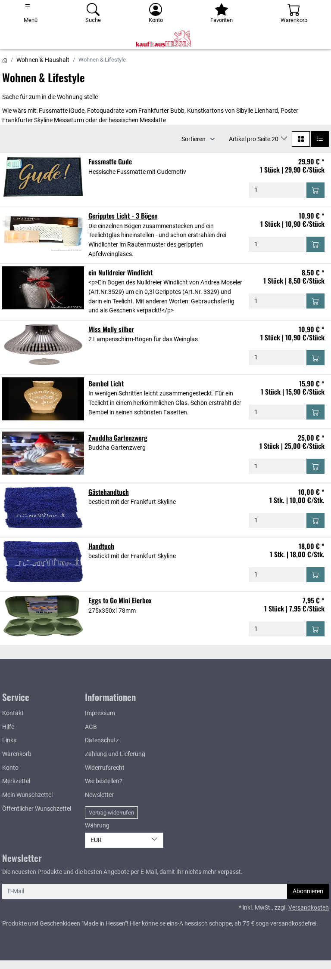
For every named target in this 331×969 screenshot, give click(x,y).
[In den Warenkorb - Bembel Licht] (315, 412)
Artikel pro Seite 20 (254, 139)
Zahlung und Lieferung (115, 754)
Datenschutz (102, 740)
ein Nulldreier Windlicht (120, 272)
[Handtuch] (43, 561)
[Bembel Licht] (43, 399)
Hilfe (8, 727)
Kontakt (13, 713)
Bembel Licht (106, 383)
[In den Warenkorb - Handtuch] (315, 575)
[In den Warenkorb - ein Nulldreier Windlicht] (315, 301)
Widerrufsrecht (105, 767)
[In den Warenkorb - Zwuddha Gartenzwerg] (315, 466)
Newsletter (99, 795)
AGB (91, 727)
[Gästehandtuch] (43, 507)
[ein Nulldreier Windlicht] (43, 288)
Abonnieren (308, 891)
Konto (10, 767)
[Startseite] (4, 59)
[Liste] (320, 139)
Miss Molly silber (111, 329)
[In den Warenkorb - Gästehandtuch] (315, 520)
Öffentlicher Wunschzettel (36, 808)
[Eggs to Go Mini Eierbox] (43, 615)
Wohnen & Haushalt (42, 59)
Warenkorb (16, 754)
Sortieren (193, 139)
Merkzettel (16, 781)
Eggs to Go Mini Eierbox (120, 600)
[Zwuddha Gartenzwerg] (43, 453)
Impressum (100, 713)
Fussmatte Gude (110, 161)
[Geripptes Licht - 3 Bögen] (43, 231)
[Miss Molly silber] (43, 344)
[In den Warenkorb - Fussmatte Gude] (315, 190)
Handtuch (101, 546)
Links (9, 740)
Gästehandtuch (108, 492)
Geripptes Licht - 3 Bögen (123, 215)
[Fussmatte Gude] (43, 177)
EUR (96, 840)
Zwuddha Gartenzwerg (117, 437)
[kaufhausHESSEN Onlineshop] (165, 38)
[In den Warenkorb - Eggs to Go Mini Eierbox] (315, 629)
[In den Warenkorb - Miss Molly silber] (315, 357)
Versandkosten (308, 907)
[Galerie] (301, 139)
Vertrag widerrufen (111, 812)
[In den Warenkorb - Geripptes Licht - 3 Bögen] (315, 244)
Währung (97, 825)
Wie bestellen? (103, 781)
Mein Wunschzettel (27, 795)
